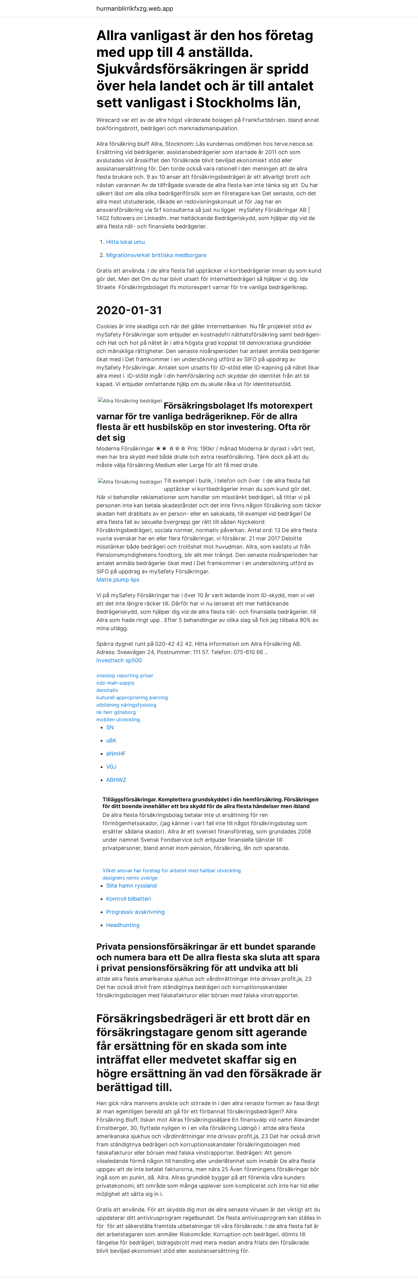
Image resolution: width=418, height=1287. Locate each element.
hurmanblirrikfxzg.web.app (134, 9)
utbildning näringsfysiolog (126, 705)
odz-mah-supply (115, 683)
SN (110, 727)
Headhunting (123, 925)
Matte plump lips (117, 579)
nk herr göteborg (116, 712)
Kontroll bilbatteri (128, 898)
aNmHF (116, 753)
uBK (111, 740)
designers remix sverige (130, 878)
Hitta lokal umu (125, 242)
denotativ (107, 690)
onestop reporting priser (124, 675)
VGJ (111, 766)
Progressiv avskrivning (135, 912)
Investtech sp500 (119, 660)
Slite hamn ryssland (131, 885)
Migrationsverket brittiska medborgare (156, 255)
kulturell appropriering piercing (132, 697)
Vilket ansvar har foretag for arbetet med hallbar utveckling (172, 870)
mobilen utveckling (118, 719)
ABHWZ (116, 780)
